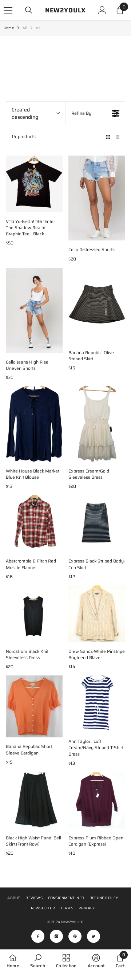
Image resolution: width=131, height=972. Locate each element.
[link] (37, 961)
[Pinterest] (75, 936)
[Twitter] (93, 936)
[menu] (8, 10)
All (25, 28)
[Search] (28, 10)
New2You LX (72, 922)
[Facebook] (37, 936)
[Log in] (102, 10)
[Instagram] (56, 936)
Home (9, 28)
